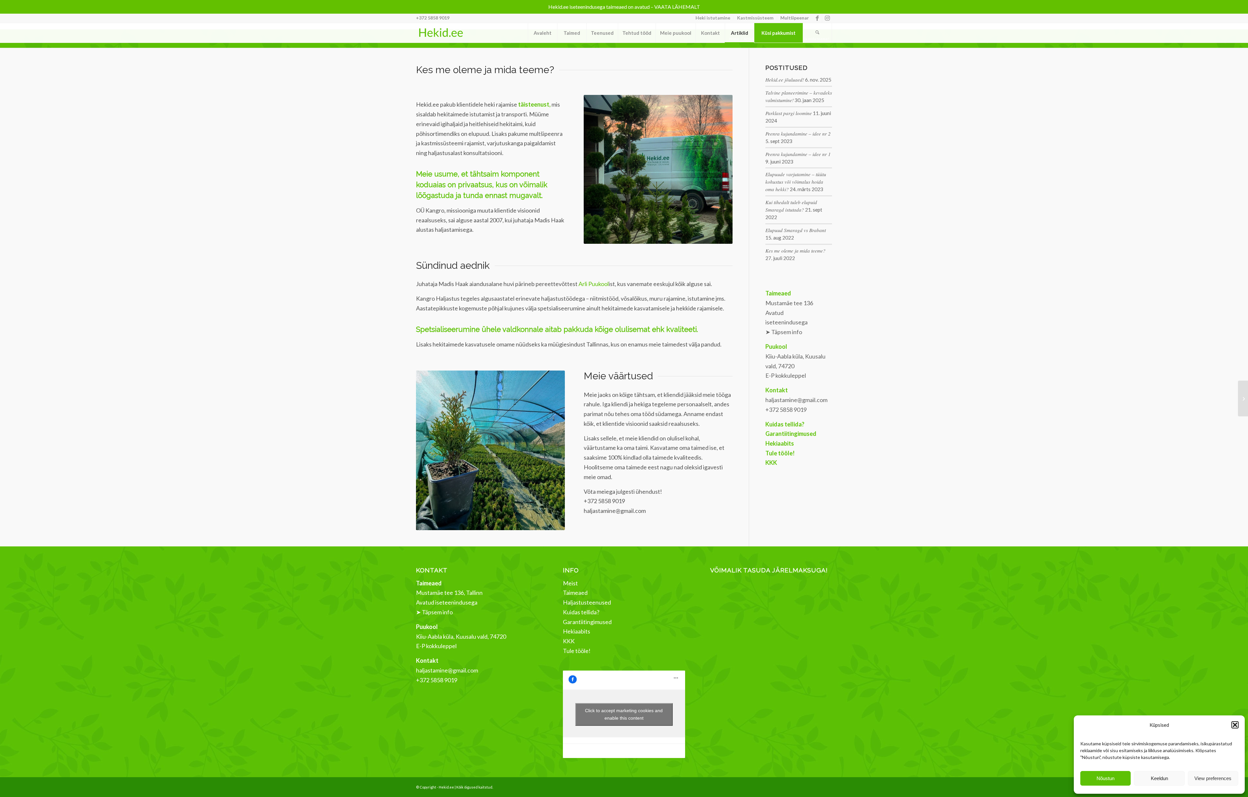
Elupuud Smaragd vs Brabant (795, 230)
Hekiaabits (576, 631)
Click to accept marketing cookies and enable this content (624, 714)
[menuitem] (713, 18)
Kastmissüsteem (755, 17)
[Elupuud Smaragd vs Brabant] (1243, 398)
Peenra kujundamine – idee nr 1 (798, 154)
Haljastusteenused (587, 602)
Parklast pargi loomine (788, 113)
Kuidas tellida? (581, 612)
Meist (570, 583)
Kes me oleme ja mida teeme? (795, 250)
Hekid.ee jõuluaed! (784, 79)
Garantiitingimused (587, 621)
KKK (569, 641)
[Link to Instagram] (827, 18)
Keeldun (1159, 778)
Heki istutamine (713, 17)
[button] (1235, 725)
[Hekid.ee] (440, 33)
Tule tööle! (577, 650)
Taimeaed (575, 592)
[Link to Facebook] (817, 18)
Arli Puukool (593, 283)
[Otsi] (817, 33)
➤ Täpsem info (783, 331)
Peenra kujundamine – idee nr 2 (798, 133)
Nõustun (1105, 778)
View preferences (1212, 778)
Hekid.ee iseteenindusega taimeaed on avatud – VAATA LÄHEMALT (624, 7)
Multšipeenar (794, 17)
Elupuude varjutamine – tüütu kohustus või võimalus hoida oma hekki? (795, 181)
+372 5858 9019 (432, 17)
